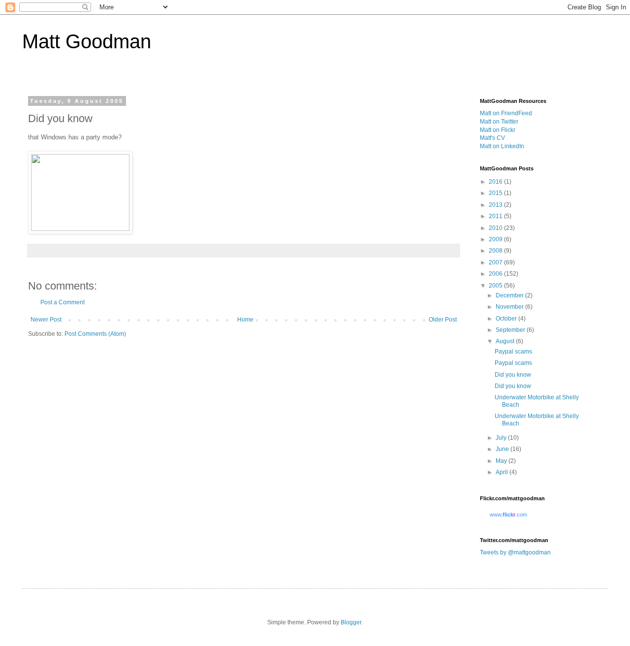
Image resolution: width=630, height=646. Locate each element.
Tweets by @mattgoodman (515, 552)
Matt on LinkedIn (502, 146)
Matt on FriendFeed (506, 113)
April (502, 472)
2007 (496, 262)
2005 (496, 285)
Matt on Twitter (499, 121)
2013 (496, 204)
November (510, 306)
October (507, 318)
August (506, 341)
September (511, 329)
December (510, 295)
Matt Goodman (86, 41)
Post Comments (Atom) (95, 333)
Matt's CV (492, 137)
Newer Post (46, 319)
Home (245, 319)
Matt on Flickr (497, 130)
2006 (496, 273)
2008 (496, 250)
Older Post (443, 319)
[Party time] (80, 228)
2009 (496, 239)
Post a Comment (62, 302)
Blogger (351, 622)
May (502, 460)
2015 (496, 193)
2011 (496, 216)
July (502, 437)
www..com (508, 514)
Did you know (513, 374)
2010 (496, 228)
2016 (496, 181)
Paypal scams (513, 351)
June (503, 449)
